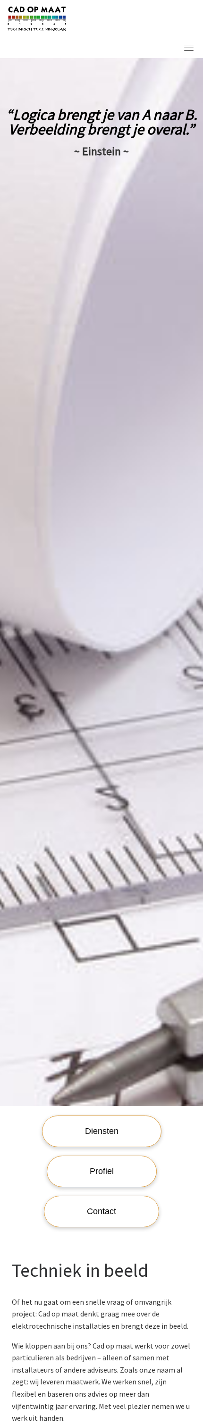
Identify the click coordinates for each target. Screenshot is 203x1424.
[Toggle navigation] (188, 47)
